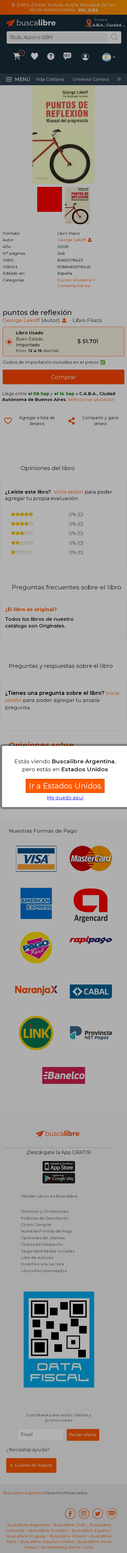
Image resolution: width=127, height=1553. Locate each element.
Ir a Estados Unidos (65, 785)
